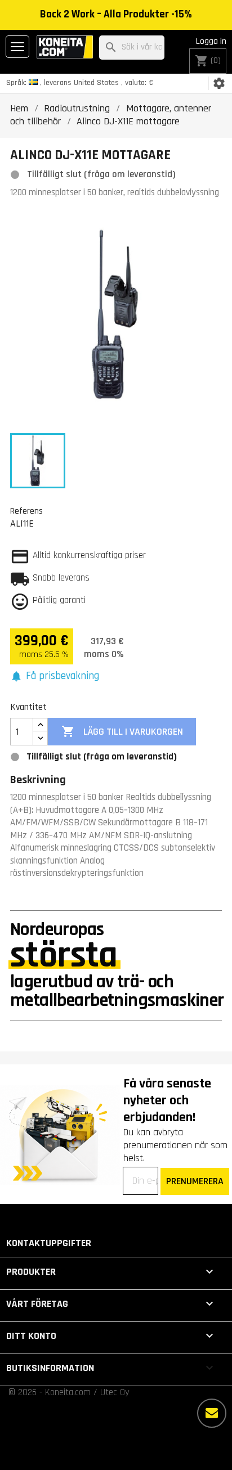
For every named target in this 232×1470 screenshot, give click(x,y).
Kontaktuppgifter (48, 1243)
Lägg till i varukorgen (122, 731)
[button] (54, 676)
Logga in (211, 41)
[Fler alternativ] (211, 1413)
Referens (26, 510)
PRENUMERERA (195, 1181)
